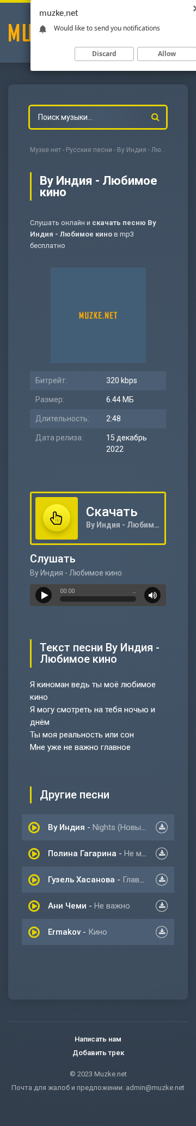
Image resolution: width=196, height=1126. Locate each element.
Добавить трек (98, 1053)
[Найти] (155, 117)
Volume (152, 595)
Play (43, 595)
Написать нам (98, 1039)
